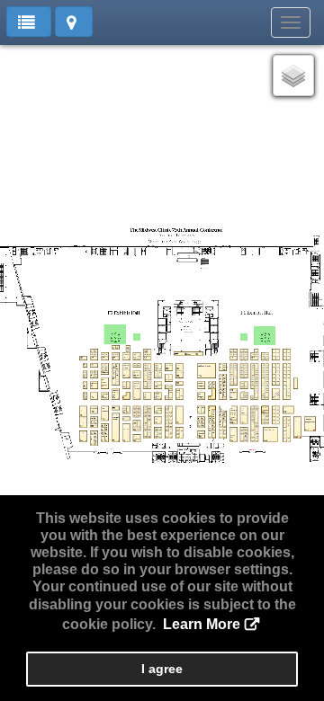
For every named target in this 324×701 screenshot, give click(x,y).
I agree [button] (162, 668)
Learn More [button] (201, 624)
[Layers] (293, 75)
